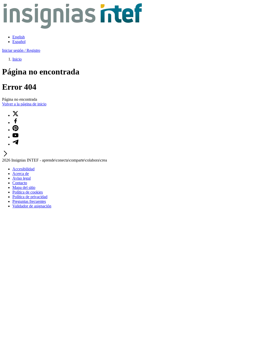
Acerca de (20, 173)
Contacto (19, 183)
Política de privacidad (29, 197)
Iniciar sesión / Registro (21, 50)
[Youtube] (15, 137)
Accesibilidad (23, 169)
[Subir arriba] (5, 155)
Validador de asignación (31, 206)
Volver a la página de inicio (24, 104)
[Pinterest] (15, 130)
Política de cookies (27, 192)
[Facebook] (15, 122)
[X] (15, 115)
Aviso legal (21, 178)
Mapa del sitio (23, 187)
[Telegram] (15, 144)
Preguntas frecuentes (29, 201)
